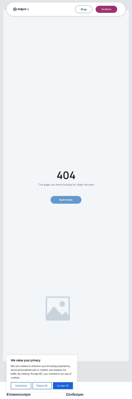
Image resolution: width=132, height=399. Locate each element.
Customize (21, 385)
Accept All (63, 385)
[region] (41, 374)
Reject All (42, 385)
